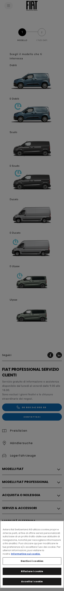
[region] (32, 554)
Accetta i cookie (32, 581)
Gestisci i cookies (32, 561)
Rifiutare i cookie (32, 571)
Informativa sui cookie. (26, 554)
